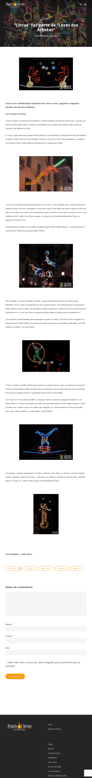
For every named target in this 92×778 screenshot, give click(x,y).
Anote (51, 748)
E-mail (9, 636)
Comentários (54, 753)
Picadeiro (46, 19)
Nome (9, 624)
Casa (50, 724)
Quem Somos (54, 729)
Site (7, 648)
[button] (85, 4)
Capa (50, 744)
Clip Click (52, 762)
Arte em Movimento (57, 775)
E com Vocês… (54, 771)
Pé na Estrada (54, 766)
